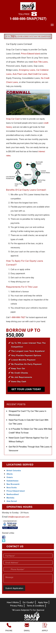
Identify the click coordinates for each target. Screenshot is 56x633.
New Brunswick (13, 484)
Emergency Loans (27, 69)
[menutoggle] (52, 25)
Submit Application (14, 588)
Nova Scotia (12, 487)
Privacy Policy (16, 605)
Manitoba (10, 497)
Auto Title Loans (40, 61)
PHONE (8, 631)
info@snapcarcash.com (18, 516)
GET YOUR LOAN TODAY (26, 389)
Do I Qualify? (28, 602)
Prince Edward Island (30, 53)
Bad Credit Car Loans (37, 73)
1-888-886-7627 (18, 317)
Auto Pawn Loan (20, 73)
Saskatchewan (12, 480)
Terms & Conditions (35, 605)
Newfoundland (13, 494)
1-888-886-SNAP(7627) (28, 18)
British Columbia (14, 470)
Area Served (12, 501)
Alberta (10, 474)
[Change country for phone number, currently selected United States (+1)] (6, 569)
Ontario (10, 477)
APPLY (45, 631)
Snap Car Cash (13, 118)
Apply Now (43, 602)
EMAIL (27, 631)
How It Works (13, 602)
